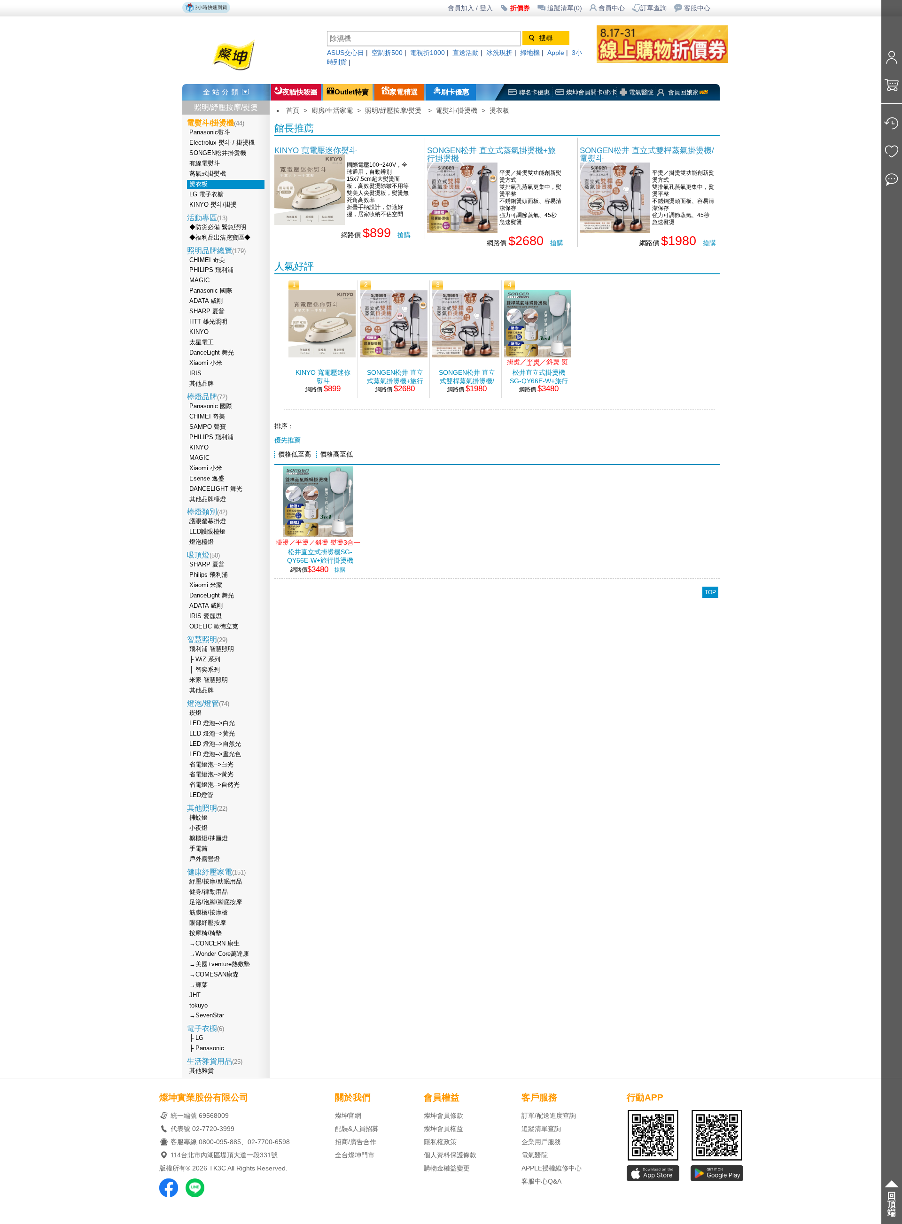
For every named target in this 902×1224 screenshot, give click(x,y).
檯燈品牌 (207, 397)
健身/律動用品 (208, 892)
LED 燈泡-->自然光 (215, 744)
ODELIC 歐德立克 (213, 626)
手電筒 (198, 848)
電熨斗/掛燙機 (456, 110)
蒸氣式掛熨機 (207, 173)
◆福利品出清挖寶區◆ (219, 237)
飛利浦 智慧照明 (211, 649)
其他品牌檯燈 (207, 499)
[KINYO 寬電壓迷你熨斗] (309, 222)
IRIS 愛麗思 (205, 616)
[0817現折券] (671, 60)
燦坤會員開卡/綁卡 (591, 92)
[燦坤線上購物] (250, 72)
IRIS (195, 373)
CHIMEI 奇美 (207, 260)
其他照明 (207, 808)
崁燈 (195, 713)
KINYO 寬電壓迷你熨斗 (315, 150)
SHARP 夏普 (207, 311)
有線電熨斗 (204, 163)
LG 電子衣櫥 (206, 194)
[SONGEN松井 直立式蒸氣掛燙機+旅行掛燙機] (462, 230)
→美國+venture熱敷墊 (219, 964)
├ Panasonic (206, 1048)
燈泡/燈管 (208, 703)
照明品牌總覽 (216, 251)
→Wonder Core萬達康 (219, 954)
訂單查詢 (653, 8)
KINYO (199, 332)
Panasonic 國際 (210, 290)
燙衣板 (198, 184)
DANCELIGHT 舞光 (215, 489)
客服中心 (697, 8)
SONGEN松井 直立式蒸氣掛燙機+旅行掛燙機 (491, 154)
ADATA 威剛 (206, 301)
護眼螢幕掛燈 (207, 521)
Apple (555, 52)
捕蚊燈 (198, 817)
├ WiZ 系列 (204, 659)
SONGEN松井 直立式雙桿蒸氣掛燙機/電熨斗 (647, 154)
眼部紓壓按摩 (207, 923)
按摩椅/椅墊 (205, 933)
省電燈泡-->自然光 (214, 785)
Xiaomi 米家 (205, 585)
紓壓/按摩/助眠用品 (215, 881)
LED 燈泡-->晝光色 (215, 754)
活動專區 (207, 218)
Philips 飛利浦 (208, 575)
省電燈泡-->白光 (211, 764)
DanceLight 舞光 (211, 352)
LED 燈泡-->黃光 (212, 733)
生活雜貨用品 (214, 1061)
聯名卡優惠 (534, 92)
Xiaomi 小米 (205, 363)
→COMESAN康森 (214, 974)
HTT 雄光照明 (208, 321)
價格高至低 (336, 454)
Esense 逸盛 (206, 478)
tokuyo (198, 1005)
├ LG (196, 1038)
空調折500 (387, 52)
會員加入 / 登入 (470, 8)
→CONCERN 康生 (214, 943)
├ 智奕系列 (204, 669)
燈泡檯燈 (201, 542)
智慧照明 (207, 639)
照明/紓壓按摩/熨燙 (226, 107)
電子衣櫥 (205, 1028)
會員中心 (612, 8)
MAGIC (199, 280)
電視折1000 (427, 52)
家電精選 (403, 92)
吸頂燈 (203, 555)
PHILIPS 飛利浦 (211, 270)
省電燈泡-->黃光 (211, 774)
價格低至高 (294, 454)
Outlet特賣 (351, 92)
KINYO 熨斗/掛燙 (213, 204)
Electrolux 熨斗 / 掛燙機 (222, 142)
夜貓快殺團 (300, 92)
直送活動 (465, 52)
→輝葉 (198, 985)
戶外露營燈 (204, 859)
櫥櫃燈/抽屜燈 (208, 838)
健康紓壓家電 (216, 872)
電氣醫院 (641, 92)
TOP (710, 592)
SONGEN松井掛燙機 (217, 153)
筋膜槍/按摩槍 (208, 912)
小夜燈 (198, 828)
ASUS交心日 (345, 52)
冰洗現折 (499, 52)
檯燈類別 (207, 512)
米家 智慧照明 (208, 680)
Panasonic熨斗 (209, 132)
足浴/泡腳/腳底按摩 (215, 902)
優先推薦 (287, 440)
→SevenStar (206, 1015)
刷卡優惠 (455, 92)
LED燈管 (201, 795)
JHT (195, 995)
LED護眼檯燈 (207, 531)
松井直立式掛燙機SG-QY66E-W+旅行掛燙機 (539, 376)
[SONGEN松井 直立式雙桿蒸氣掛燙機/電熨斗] (615, 230)
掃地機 (530, 52)
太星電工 (201, 342)
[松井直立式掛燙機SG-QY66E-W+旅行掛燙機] (537, 355)
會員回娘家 (683, 92)
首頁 (292, 110)
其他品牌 (201, 383)
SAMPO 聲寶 (207, 427)
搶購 (404, 235)
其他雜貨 (201, 1071)
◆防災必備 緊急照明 (217, 227)
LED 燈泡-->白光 (212, 723)
